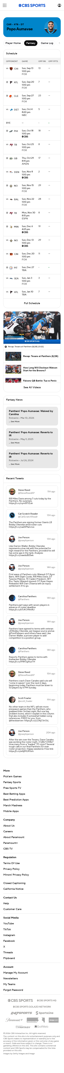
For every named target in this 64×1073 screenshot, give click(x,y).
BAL (16, 199)
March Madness (12, 805)
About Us (8, 825)
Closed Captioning (14, 883)
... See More (14, 422)
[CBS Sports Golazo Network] (32, 1006)
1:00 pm (27, 70)
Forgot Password (13, 990)
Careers (8, 831)
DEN (16, 172)
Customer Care (12, 909)
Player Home (13, 43)
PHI (16, 131)
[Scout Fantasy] (23, 1026)
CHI (16, 68)
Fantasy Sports (12, 782)
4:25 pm (27, 228)
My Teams (9, 984)
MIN (16, 226)
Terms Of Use (11, 863)
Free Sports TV (12, 788)
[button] (5, 5)
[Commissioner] (36, 1018)
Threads (8, 952)
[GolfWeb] (41, 1026)
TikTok (7, 929)
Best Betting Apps (14, 794)
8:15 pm (28, 160)
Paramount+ (10, 843)
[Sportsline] (44, 1012)
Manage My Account (15, 972)
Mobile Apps (11, 811)
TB (15, 144)
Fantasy (30, 43)
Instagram (9, 935)
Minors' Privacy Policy (16, 874)
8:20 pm (27, 111)
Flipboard (9, 958)
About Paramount (13, 837)
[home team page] (11, 68)
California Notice (13, 889)
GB (15, 158)
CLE (16, 96)
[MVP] (54, 1018)
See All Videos (32, 387)
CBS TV (8, 848)
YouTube (8, 923)
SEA (16, 278)
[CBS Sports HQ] (46, 1000)
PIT (15, 267)
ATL (16, 82)
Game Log (47, 43)
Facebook (9, 941)
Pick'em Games (12, 776)
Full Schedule (32, 303)
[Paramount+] (14, 1019)
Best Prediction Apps (16, 799)
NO (16, 185)
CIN (16, 254)
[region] (32, 328)
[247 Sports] (21, 1012)
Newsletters (10, 978)
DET (16, 109)
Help (6, 903)
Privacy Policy (11, 869)
